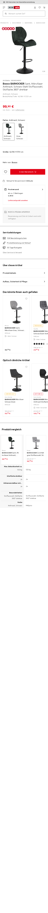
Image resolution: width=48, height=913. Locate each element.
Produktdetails (9, 273)
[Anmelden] (35, 7)
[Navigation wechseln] (4, 7)
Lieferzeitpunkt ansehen (18, 200)
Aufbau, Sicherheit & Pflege (15, 281)
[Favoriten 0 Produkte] (39, 7)
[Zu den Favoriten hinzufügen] (5, 172)
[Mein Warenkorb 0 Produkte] (44, 7)
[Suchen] (6, 13)
